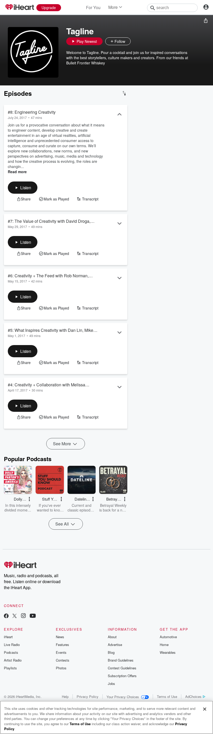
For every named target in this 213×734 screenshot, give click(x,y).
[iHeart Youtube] (33, 616)
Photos (61, 667)
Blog (111, 652)
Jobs (111, 683)
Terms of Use (167, 696)
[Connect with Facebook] (6, 616)
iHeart (8, 636)
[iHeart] (19, 7)
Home (164, 644)
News (60, 636)
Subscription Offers (122, 675)
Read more (17, 171)
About (112, 636)
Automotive (168, 636)
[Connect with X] (14, 616)
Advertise (115, 644)
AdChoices (193, 696)
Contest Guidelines (122, 667)
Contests (62, 660)
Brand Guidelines (121, 660)
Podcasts (11, 652)
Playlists (10, 667)
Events (61, 652)
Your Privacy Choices (122, 696)
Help (65, 696)
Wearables (168, 652)
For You (93, 7)
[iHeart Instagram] (23, 616)
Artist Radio (13, 660)
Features (62, 644)
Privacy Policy (87, 696)
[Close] (204, 709)
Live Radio (12, 644)
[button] (135, 41)
